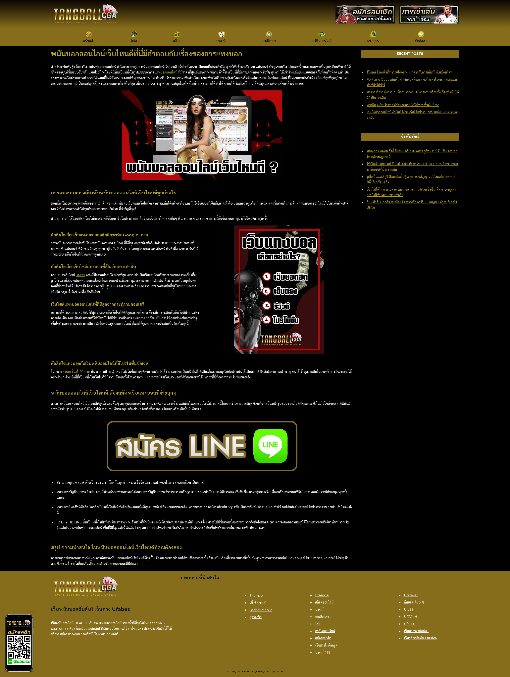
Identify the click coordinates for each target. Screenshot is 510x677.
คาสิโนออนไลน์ (325, 631)
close (30, 611)
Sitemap (256, 596)
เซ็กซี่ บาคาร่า (258, 603)
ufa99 (80, 275)
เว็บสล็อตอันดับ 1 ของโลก (420, 638)
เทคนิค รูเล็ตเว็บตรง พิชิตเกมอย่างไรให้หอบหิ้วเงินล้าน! (403, 105)
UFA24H (410, 617)
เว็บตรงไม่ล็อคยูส (326, 645)
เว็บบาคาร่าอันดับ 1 (416, 631)
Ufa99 (409, 609)
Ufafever (411, 595)
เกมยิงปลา (322, 617)
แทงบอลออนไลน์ (166, 72)
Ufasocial (322, 595)
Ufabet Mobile (261, 610)
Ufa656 (409, 624)
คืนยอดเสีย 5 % (414, 602)
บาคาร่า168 (323, 652)
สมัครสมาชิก (323, 638)
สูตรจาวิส (256, 617)
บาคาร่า (320, 609)
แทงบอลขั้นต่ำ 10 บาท (75, 372)
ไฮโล (318, 624)
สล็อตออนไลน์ (324, 602)
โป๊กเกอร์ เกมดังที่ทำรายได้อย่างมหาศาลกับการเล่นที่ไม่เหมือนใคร (409, 72)
